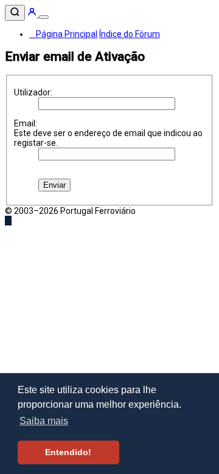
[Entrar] (33, 14)
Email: (25, 123)
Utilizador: (33, 92)
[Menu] (44, 17)
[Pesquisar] (15, 13)
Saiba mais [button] (43, 421)
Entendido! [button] (68, 452)
